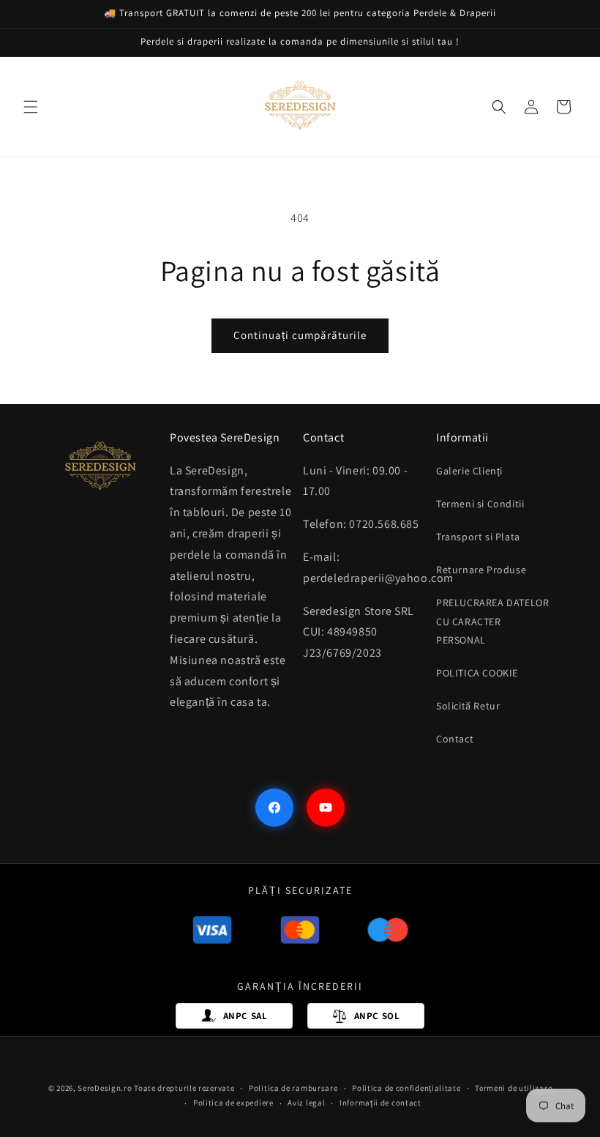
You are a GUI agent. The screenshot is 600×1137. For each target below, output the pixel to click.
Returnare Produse (481, 569)
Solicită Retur (468, 705)
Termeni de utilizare (513, 1088)
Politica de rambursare (293, 1088)
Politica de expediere (233, 1102)
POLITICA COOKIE (477, 672)
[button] (31, 107)
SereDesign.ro (105, 1088)
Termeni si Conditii (480, 503)
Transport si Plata (478, 536)
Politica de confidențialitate (406, 1088)
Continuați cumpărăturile (300, 335)
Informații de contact (380, 1102)
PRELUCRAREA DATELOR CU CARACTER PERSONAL (492, 621)
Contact (454, 738)
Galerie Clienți (469, 470)
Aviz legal (306, 1102)
